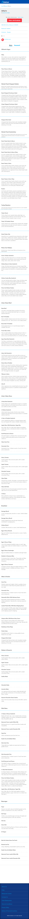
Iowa (2, 6)
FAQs (3, 890)
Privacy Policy (5, 907)
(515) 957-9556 (6, 13)
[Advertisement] (14, 874)
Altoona (5, 6)
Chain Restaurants (7, 900)
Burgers (9, 32)
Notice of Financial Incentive (9, 911)
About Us (4, 886)
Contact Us (5, 897)
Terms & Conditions (7, 904)
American (3, 32)
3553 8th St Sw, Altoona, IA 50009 (9, 25)
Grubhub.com (7, 39)
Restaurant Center (7, 893)
